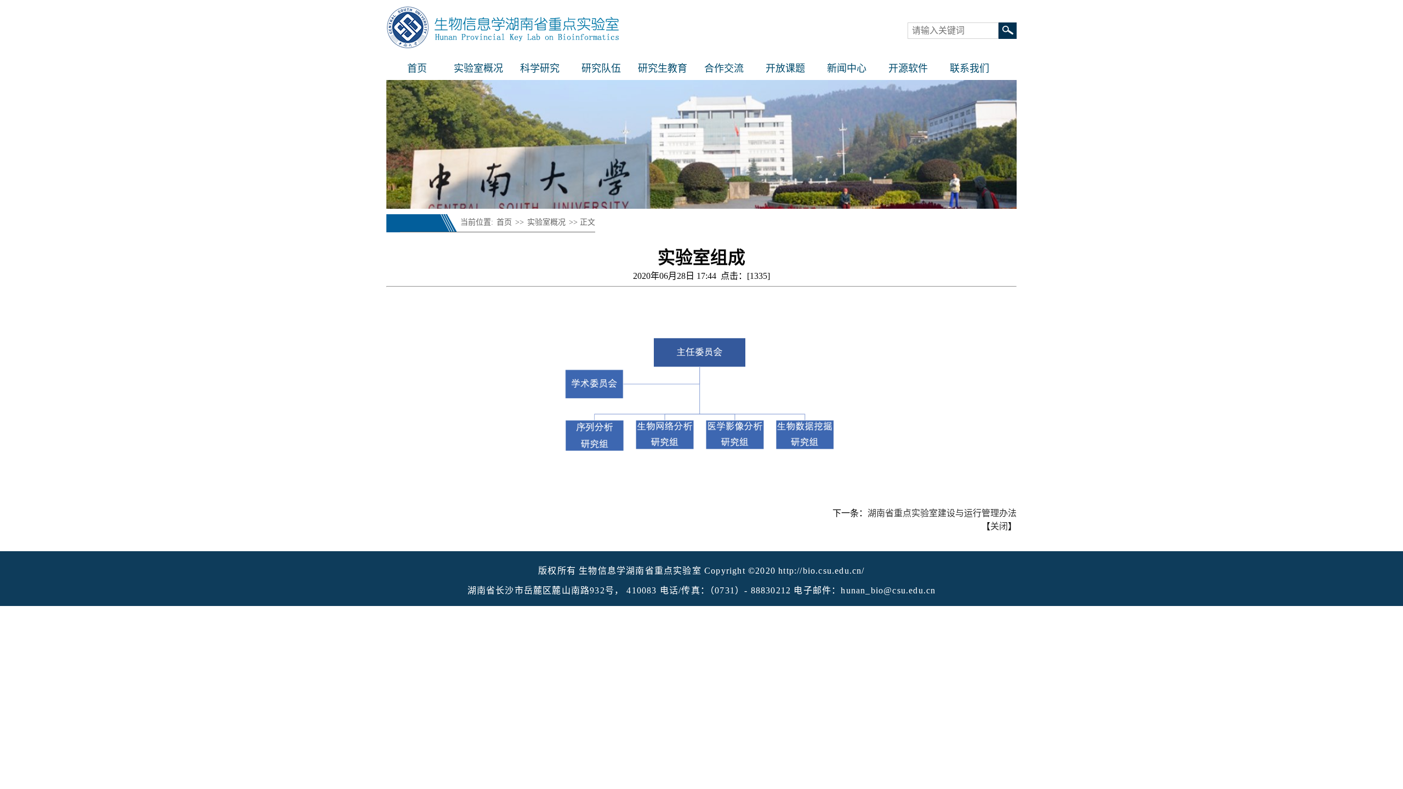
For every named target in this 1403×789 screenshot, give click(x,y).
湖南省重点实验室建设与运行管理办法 (942, 513)
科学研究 (540, 68)
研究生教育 (662, 68)
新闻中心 (846, 68)
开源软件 (908, 68)
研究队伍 (601, 68)
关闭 (999, 526)
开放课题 (785, 68)
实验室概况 (478, 68)
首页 (417, 68)
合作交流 (724, 68)
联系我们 (969, 68)
